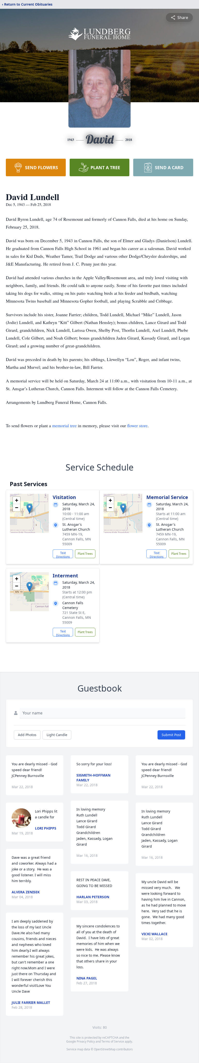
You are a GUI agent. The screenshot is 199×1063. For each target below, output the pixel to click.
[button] (29, 508)
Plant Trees (85, 554)
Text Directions (63, 554)
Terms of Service (112, 1041)
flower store (137, 425)
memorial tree (64, 425)
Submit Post (171, 734)
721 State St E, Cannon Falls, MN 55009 (76, 617)
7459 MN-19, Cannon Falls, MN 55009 (76, 539)
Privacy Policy (86, 1041)
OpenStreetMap (105, 1049)
